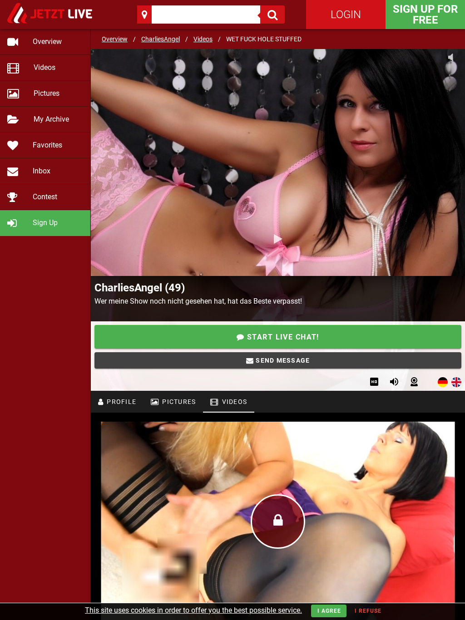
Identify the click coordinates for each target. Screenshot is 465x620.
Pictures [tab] (178, 401)
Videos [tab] (233, 401)
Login (346, 14)
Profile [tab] (120, 401)
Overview (115, 39)
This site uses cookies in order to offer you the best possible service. (193, 610)
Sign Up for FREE (425, 14)
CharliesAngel (160, 39)
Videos (203, 39)
